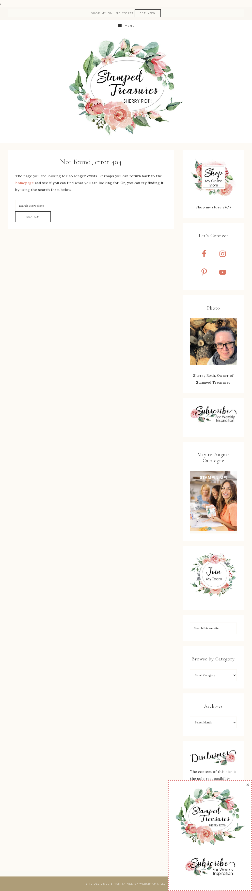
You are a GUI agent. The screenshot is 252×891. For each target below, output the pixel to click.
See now (148, 13)
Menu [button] (130, 25)
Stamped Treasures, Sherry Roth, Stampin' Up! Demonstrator (126, 87)
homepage (24, 183)
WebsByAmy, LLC (152, 883)
